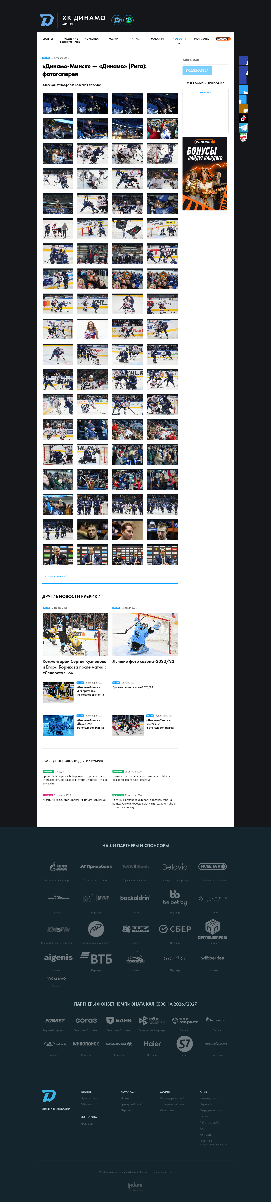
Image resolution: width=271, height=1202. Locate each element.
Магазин (157, 38)
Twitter (243, 79)
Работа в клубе (209, 1122)
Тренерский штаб (132, 1104)
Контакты (206, 1134)
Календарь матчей (172, 1098)
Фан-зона (201, 38)
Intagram (243, 89)
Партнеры (206, 1104)
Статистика (167, 1110)
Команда (92, 38)
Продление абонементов (70, 40)
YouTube (243, 108)
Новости (179, 38)
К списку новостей (56, 576)
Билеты (48, 38)
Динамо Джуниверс (128, 20)
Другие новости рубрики (71, 596)
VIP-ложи (87, 1104)
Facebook (243, 60)
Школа (204, 1116)
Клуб (135, 38)
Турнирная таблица (172, 1104)
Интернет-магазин (56, 1109)
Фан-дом (87, 1123)
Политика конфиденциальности (213, 1142)
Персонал (127, 1110)
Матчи (113, 38)
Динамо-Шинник (116, 20)
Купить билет (89, 1098)
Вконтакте (243, 99)
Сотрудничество (210, 1110)
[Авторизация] (199, 20)
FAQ (202, 1128)
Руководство (208, 1098)
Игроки (125, 1098)
